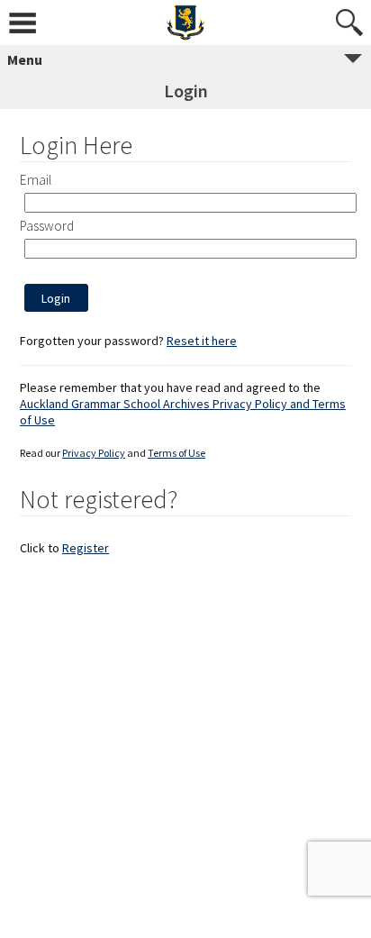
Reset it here (202, 340)
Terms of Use (176, 453)
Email (35, 179)
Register (85, 548)
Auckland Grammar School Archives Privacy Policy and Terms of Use (183, 412)
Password (47, 225)
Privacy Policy (93, 453)
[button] (56, 298)
